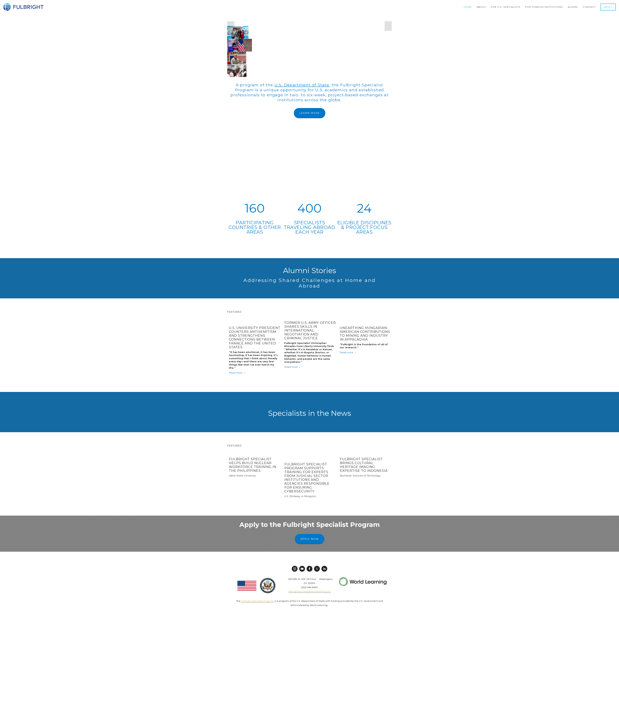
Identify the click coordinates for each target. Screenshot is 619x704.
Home (468, 7)
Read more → (237, 372)
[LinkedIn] (324, 569)
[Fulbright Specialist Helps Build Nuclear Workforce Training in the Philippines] (255, 452)
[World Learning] (295, 569)
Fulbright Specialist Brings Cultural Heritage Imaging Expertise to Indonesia (364, 465)
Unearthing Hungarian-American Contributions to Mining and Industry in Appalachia (365, 333)
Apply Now (309, 538)
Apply (608, 7)
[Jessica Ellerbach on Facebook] (309, 569)
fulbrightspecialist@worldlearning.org (309, 591)
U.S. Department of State (301, 85)
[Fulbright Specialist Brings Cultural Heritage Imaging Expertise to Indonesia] (366, 452)
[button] (230, 26)
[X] (317, 569)
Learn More (309, 112)
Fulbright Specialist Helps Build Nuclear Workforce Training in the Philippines (252, 465)
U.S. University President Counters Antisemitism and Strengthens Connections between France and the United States (254, 337)
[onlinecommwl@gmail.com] (302, 569)
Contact (589, 7)
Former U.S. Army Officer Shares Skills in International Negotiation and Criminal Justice (310, 330)
